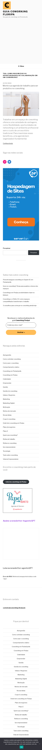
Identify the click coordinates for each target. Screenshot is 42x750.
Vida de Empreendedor (10, 459)
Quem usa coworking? (10, 435)
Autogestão (7, 355)
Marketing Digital (8, 403)
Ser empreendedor (9, 447)
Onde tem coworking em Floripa (13, 423)
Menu (22, 66)
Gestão (5, 387)
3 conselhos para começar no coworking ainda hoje (20, 305)
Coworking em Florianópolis (12, 371)
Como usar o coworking (11, 363)
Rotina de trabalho (9, 439)
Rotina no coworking (10, 443)
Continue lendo (8, 143)
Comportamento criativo (11, 367)
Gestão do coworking (10, 391)
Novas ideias (7, 415)
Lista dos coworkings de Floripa (16, 482)
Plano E (5, 431)
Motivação (6, 407)
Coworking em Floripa (10, 375)
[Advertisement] (21, 40)
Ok (21, 747)
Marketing (6, 399)
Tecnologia (6, 451)
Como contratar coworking (12, 359)
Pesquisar (6, 248)
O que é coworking (9, 419)
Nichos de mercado (9, 411)
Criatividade (7, 379)
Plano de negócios (9, 427)
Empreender (7, 383)
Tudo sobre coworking (10, 455)
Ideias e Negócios (9, 395)
